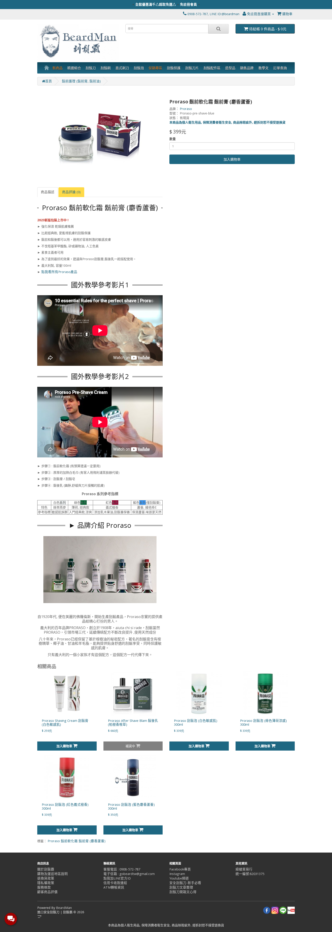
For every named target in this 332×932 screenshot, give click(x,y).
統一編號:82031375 (250, 874)
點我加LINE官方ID (117, 878)
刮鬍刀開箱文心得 (182, 892)
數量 (172, 139)
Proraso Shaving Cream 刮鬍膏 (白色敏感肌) (65, 722)
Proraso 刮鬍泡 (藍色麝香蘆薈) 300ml (131, 806)
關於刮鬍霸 (45, 869)
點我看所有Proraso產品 (59, 272)
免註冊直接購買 (259, 14)
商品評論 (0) (71, 192)
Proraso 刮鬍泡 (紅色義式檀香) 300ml (65, 806)
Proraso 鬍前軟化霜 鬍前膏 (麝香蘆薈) (76, 841)
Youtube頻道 (179, 878)
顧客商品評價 (47, 892)
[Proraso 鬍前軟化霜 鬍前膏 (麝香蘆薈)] (100, 136)
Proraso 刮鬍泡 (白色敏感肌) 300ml (195, 722)
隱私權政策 (45, 883)
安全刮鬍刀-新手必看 (185, 883)
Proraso (186, 109)
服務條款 (44, 887)
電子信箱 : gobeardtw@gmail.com (129, 874)
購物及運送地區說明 (52, 874)
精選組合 (74, 68)
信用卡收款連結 (115, 883)
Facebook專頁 (180, 869)
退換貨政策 (45, 878)
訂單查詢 (280, 68)
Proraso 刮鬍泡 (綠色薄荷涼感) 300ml (263, 722)
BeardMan (64, 908)
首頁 (48, 81)
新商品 (57, 68)
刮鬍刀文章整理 (181, 887)
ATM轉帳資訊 (113, 887)
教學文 (263, 68)
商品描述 (47, 192)
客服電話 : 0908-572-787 (121, 869)
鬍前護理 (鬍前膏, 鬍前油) (81, 81)
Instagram (177, 874)
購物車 (286, 14)
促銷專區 (155, 68)
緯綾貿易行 (244, 869)
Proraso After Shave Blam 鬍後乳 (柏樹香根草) (133, 722)
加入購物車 (232, 159)
